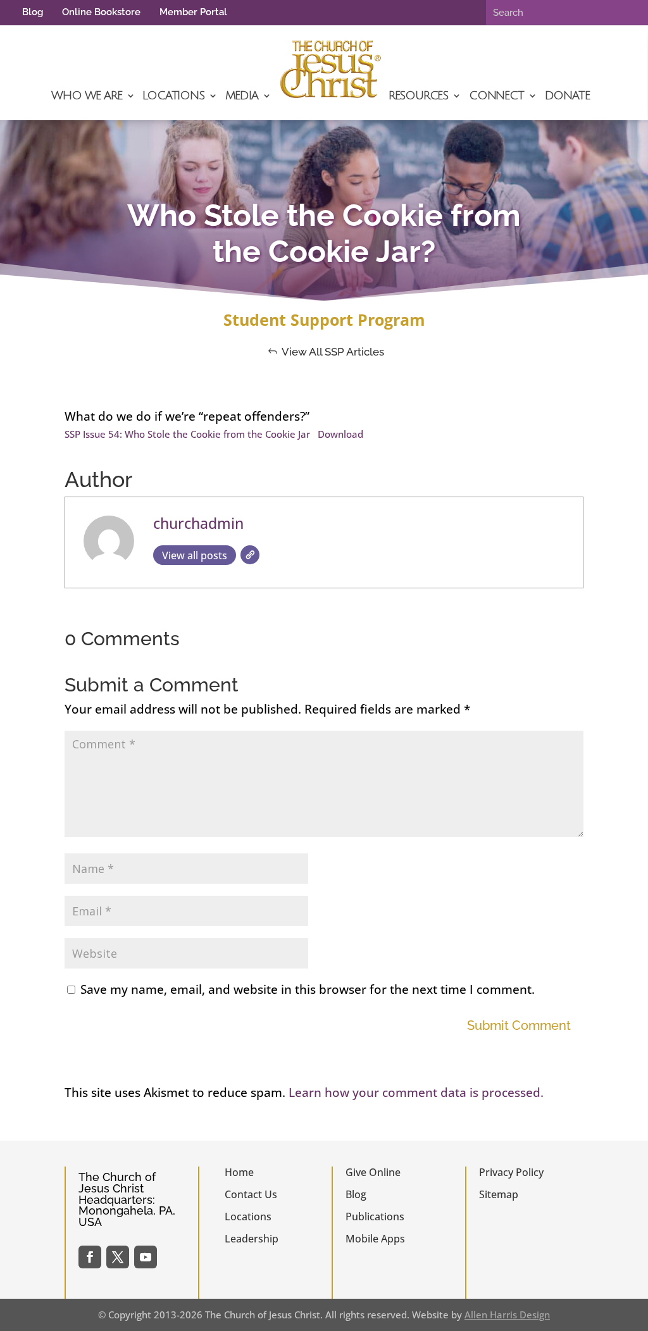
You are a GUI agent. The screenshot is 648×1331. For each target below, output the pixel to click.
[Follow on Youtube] (145, 1257)
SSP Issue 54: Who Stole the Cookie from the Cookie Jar (187, 434)
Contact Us (251, 1194)
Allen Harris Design (507, 1314)
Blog (32, 12)
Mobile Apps (375, 1239)
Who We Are (86, 95)
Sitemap (498, 1194)
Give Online (373, 1172)
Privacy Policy (511, 1172)
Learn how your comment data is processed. (416, 1092)
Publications (375, 1216)
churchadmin (198, 523)
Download (340, 434)
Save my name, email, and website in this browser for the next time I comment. (307, 989)
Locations (173, 95)
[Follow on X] (117, 1257)
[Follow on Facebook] (89, 1257)
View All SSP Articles (333, 351)
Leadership (251, 1239)
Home (239, 1172)
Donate (567, 95)
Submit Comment (519, 1025)
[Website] (249, 554)
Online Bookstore (101, 12)
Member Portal (193, 12)
